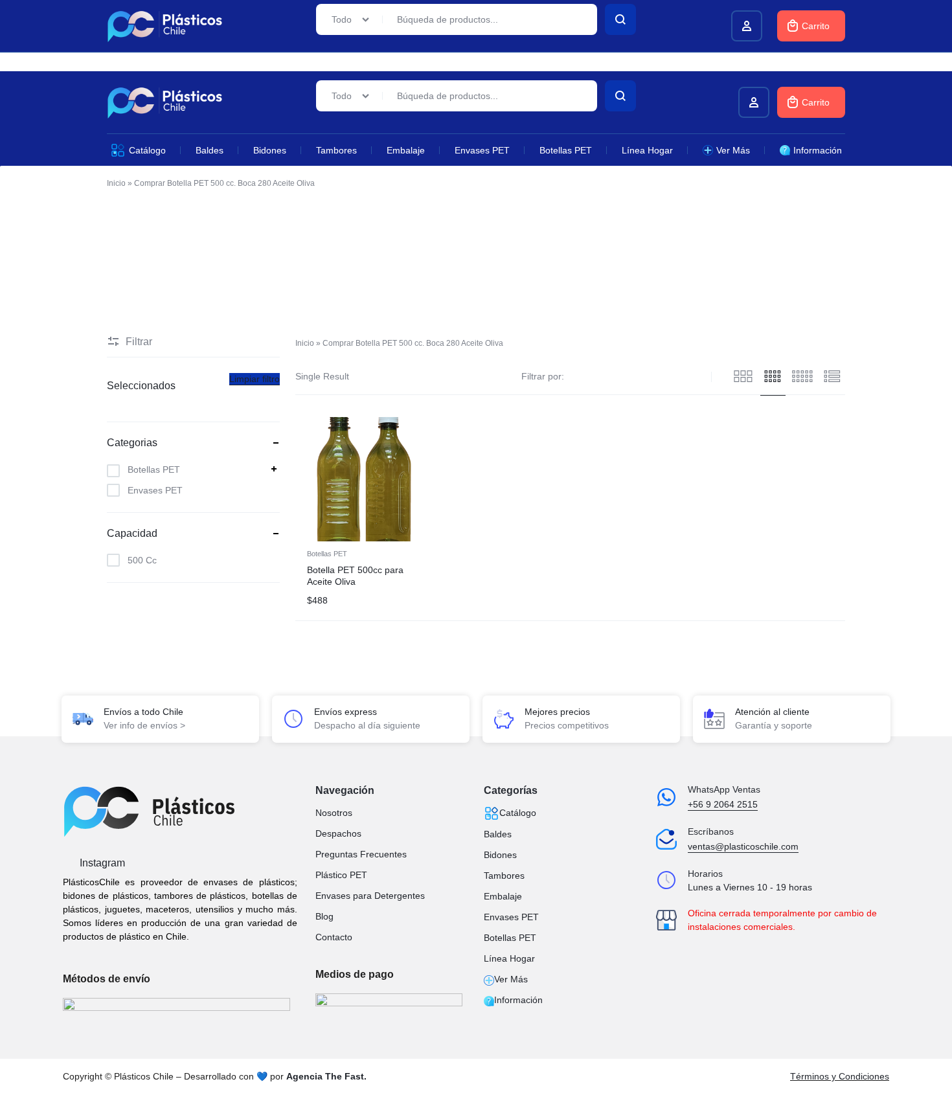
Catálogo (147, 150)
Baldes (209, 150)
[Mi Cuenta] (753, 102)
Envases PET (482, 150)
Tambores (336, 150)
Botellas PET (565, 150)
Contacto (333, 937)
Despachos (338, 833)
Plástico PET (341, 875)
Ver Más (733, 150)
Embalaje (406, 150)
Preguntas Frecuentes (361, 854)
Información (817, 150)
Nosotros (333, 813)
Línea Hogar (647, 150)
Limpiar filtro (254, 379)
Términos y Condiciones (839, 1076)
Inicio (116, 183)
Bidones (269, 150)
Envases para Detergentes (370, 895)
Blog (324, 916)
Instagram (101, 862)
